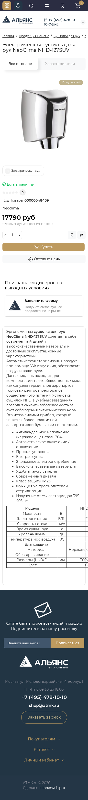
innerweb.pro (54, 788)
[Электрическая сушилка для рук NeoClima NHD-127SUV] (44, 119)
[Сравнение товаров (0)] (47, 5)
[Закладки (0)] (62, 5)
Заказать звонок (44, 717)
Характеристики (60, 64)
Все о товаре (20, 64)
